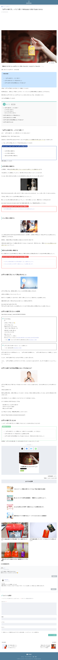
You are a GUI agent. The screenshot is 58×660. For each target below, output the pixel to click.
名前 (2, 616)
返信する (54, 576)
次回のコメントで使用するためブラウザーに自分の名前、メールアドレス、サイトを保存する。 (21, 632)
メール (2, 622)
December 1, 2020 (33, 339)
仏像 (33, 656)
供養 (56, 478)
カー (4, 567)
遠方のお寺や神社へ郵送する (10, 112)
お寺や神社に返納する (9, 109)
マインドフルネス (28, 656)
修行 (36, 656)
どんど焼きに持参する (9, 111)
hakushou (6, 579)
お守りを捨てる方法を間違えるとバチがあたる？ (14, 119)
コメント (4, 601)
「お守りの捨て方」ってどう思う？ (11, 107)
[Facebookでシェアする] (26, 448)
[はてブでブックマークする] (31, 448)
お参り (49, 478)
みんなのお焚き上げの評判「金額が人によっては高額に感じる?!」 (19, 263)
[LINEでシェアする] (35, 448)
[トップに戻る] (1, 654)
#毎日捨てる (23, 337)
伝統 (53, 478)
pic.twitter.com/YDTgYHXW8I (32, 337)
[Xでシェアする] (22, 448)
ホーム (22, 656)
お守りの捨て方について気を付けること (12, 115)
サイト (2, 627)
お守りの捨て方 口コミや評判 (10, 117)
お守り (55, 476)
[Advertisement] (29, 21)
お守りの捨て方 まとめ (8, 122)
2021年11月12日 (6, 569)
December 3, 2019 (17, 347)
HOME (30, 654)
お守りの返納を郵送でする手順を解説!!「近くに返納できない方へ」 (19, 261)
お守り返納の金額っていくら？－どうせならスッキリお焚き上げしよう (19, 208)
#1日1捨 (18, 337)
